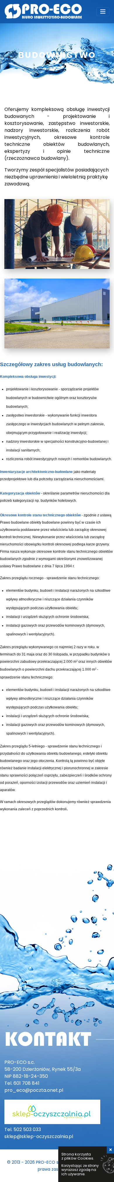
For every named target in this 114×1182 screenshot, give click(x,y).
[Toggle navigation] (102, 11)
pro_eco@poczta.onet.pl (33, 1090)
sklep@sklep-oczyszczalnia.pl (38, 1136)
